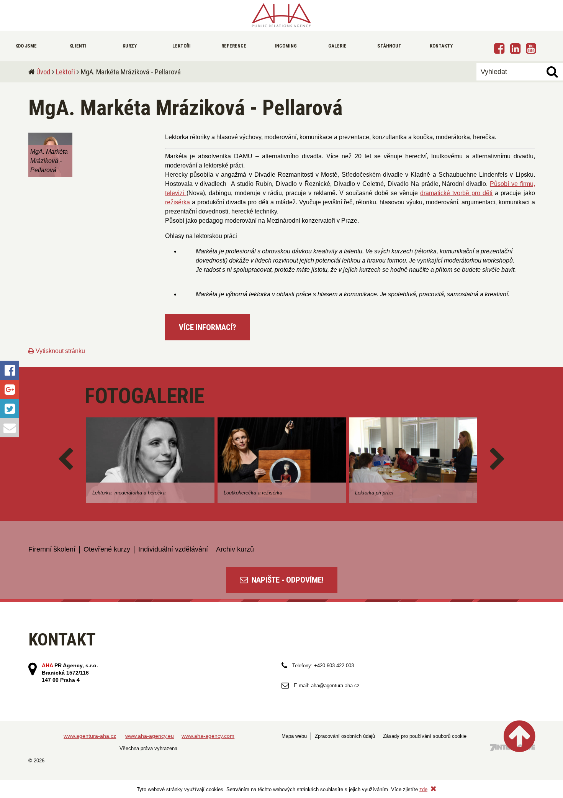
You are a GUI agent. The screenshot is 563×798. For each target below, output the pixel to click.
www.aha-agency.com (208, 736)
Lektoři (65, 72)
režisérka (177, 202)
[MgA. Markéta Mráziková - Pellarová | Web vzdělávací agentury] (281, 15)
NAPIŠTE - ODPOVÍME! (287, 580)
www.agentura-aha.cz (90, 736)
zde (423, 789)
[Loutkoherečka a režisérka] (282, 459)
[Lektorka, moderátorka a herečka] (150, 459)
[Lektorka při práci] (413, 459)
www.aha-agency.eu (149, 736)
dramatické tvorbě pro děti (456, 193)
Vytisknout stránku (59, 351)
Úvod (43, 72)
